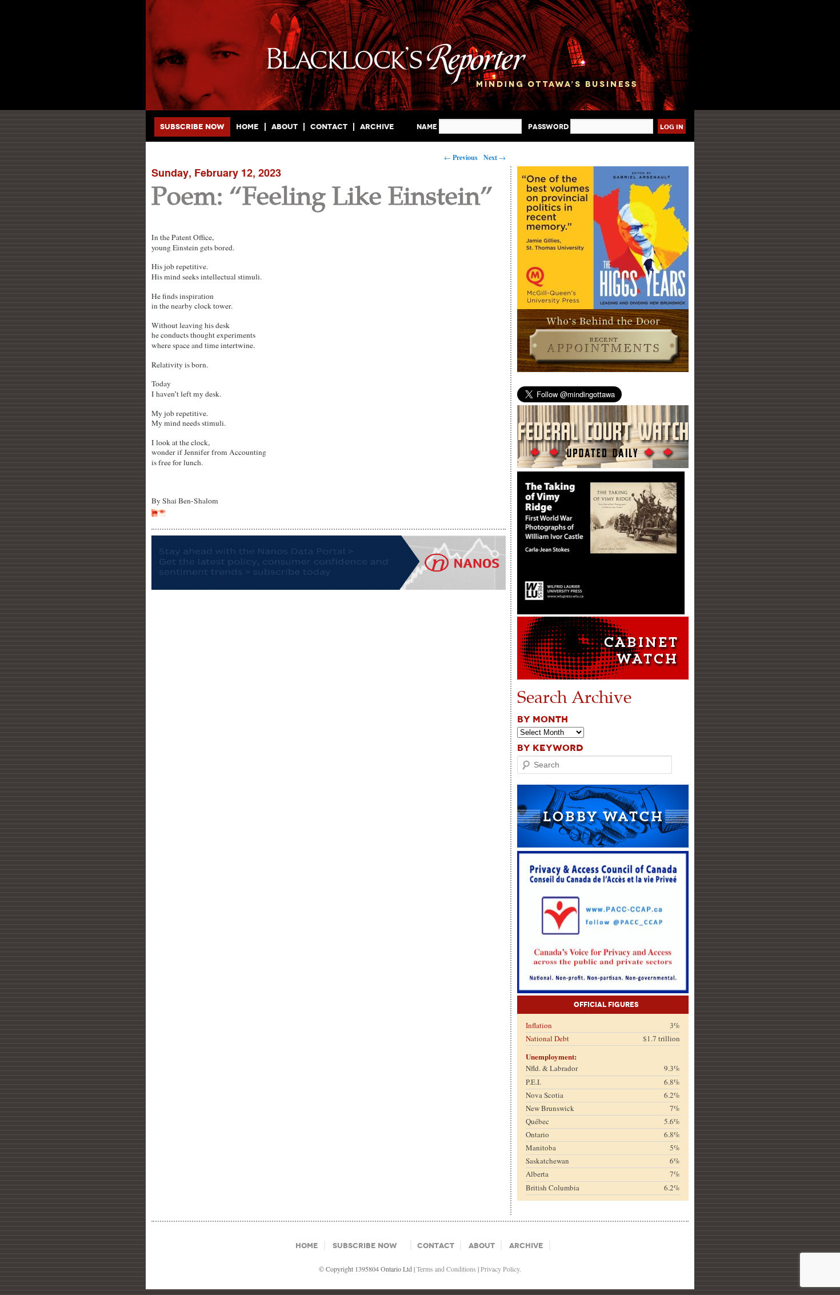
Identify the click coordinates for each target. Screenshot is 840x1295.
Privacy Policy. (501, 1268)
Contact (328, 127)
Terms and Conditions (446, 1268)
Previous (461, 157)
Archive (377, 126)
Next (494, 157)
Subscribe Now (192, 126)
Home (247, 127)
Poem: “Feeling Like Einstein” (322, 195)
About (284, 127)
